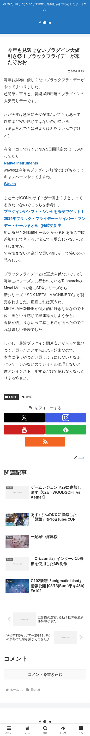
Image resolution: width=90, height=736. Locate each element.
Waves (10, 184)
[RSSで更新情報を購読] (45, 442)
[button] (80, 628)
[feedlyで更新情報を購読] (65, 429)
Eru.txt (13, 397)
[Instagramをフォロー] (65, 417)
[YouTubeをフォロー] (24, 429)
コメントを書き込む (45, 674)
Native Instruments (21, 163)
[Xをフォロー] (24, 417)
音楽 (29, 397)
